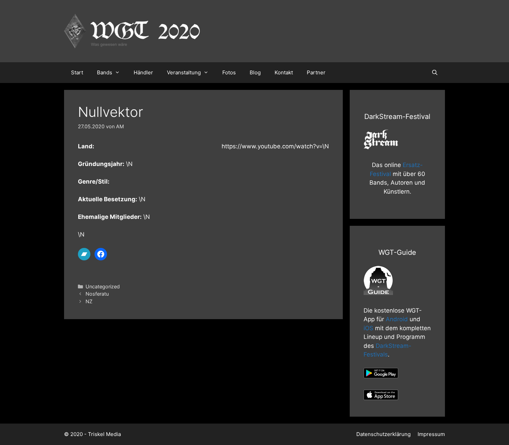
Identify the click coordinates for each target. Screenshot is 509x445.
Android (397, 319)
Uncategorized (103, 286)
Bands (104, 72)
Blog (255, 72)
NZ (89, 301)
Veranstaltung (184, 72)
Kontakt (284, 72)
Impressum (431, 434)
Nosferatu (97, 294)
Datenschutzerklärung (383, 434)
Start (77, 72)
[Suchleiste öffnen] (435, 72)
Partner (316, 72)
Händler (143, 72)
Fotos (229, 72)
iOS (368, 328)
